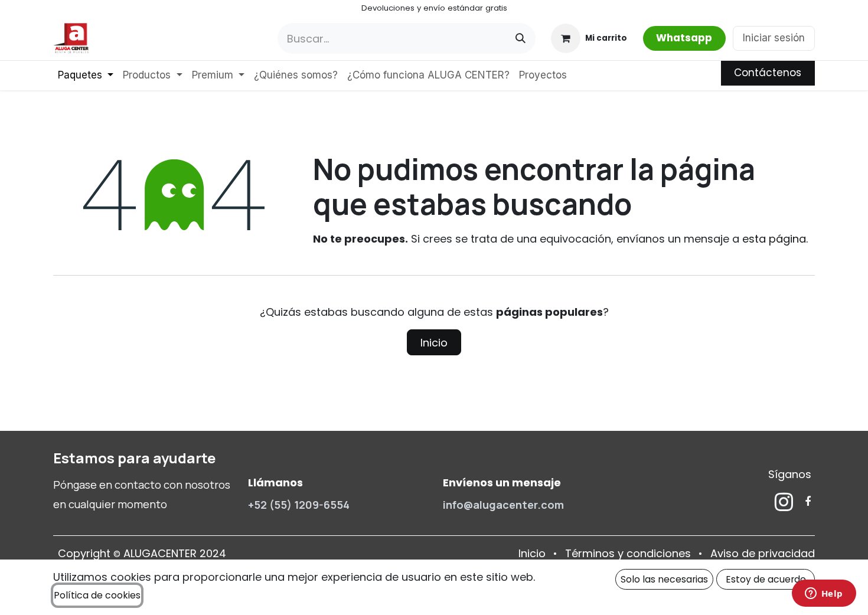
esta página (774, 238)
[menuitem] (85, 75)
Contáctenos (767, 73)
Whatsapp (684, 38)
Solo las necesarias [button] (664, 579)
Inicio (434, 342)
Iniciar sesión (774, 38)
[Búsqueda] (520, 38)
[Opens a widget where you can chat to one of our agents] (823, 594)
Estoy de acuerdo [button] (766, 579)
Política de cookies (97, 595)
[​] (783, 502)
